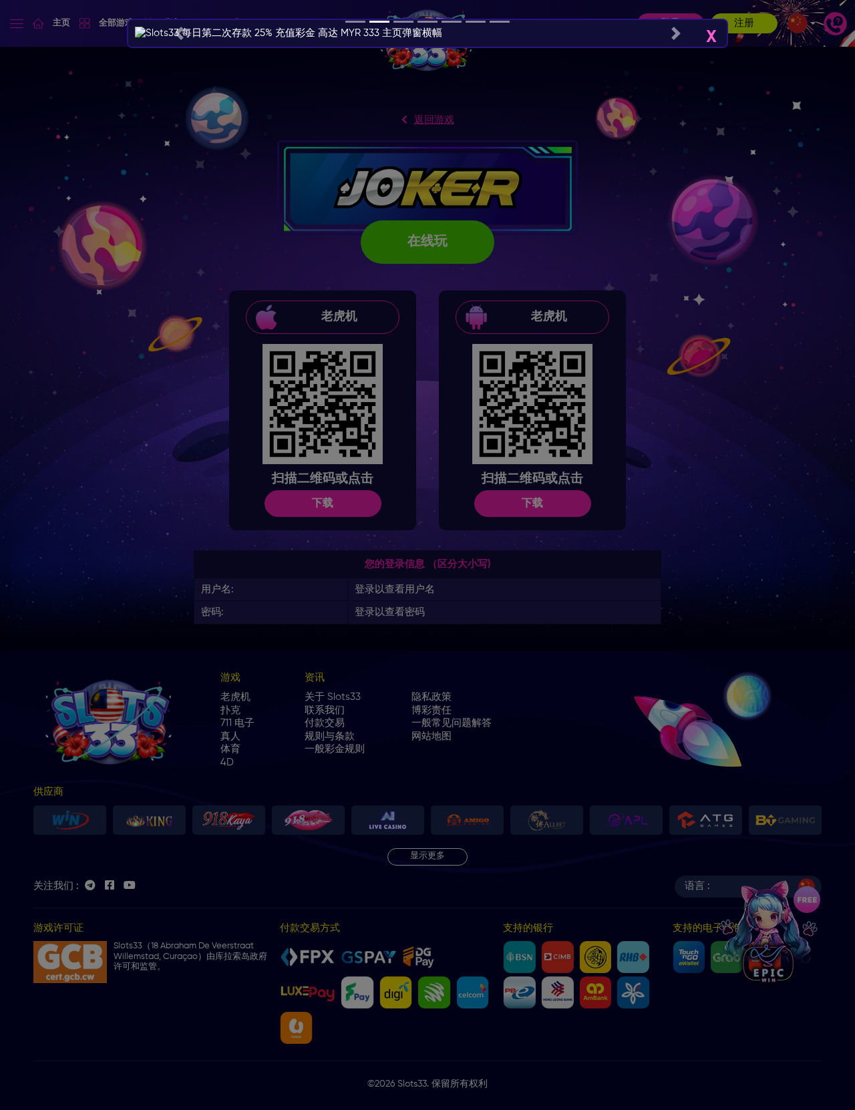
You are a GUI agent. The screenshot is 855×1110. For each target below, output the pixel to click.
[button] (178, 33)
